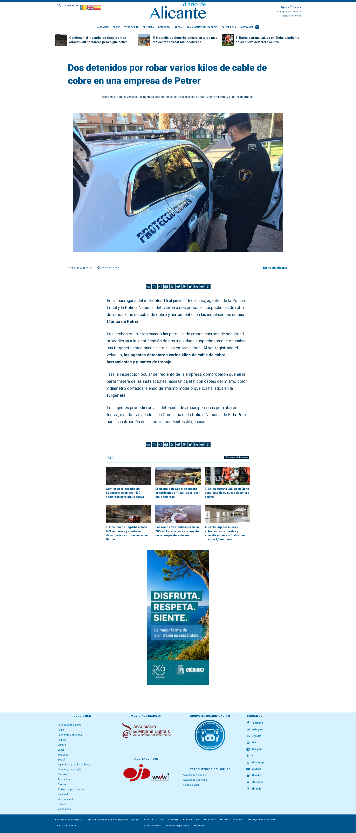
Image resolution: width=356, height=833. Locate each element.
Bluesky (256, 775)
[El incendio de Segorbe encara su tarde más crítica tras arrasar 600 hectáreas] (144, 40)
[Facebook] (166, 286)
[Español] (97, 7)
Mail (254, 742)
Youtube (256, 768)
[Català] (83, 7)
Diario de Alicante (275, 267)
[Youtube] (248, 769)
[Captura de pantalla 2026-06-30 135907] (178, 617)
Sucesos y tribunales (237, 457)
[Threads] (248, 789)
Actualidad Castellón (195, 779)
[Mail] (248, 742)
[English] (90, 7)
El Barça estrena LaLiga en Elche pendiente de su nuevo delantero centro (227, 492)
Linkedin (256, 736)
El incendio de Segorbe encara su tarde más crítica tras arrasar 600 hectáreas (177, 492)
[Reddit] (202, 286)
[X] (172, 286)
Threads (256, 788)
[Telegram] (178, 286)
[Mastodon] (184, 286)
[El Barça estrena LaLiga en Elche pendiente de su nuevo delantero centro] (228, 40)
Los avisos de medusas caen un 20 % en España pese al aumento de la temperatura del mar (177, 531)
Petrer (111, 458)
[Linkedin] (196, 286)
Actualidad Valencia (194, 774)
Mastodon (257, 782)
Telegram (257, 749)
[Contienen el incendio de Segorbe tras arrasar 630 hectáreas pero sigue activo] (61, 40)
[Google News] (148, 286)
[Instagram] (160, 286)
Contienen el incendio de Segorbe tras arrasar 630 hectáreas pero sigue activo (125, 492)
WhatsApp (258, 762)
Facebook (257, 722)
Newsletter (71, 5)
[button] (59, 5)
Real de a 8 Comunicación (114, 820)
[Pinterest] (208, 286)
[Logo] (178, 11)
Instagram (257, 729)
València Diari (191, 784)
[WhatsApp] (248, 762)
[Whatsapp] (154, 286)
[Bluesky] (190, 286)
